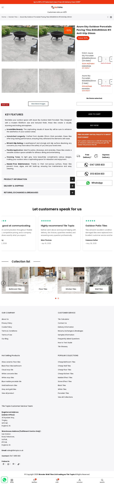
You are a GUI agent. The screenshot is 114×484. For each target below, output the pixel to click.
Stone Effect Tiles (65, 381)
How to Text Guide (65, 342)
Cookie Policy (7, 327)
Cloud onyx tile (7, 370)
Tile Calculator (63, 319)
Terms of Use (7, 335)
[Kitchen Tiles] (71, 280)
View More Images (38, 104)
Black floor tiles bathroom (12, 366)
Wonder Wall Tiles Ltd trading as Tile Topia (57, 474)
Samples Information (66, 335)
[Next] (110, 283)
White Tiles (62, 389)
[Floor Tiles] (43, 280)
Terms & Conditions (9, 331)
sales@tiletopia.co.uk (15, 450)
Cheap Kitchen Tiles (65, 374)
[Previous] (3, 283)
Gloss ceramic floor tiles (11, 362)
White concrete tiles (9, 374)
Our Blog (5, 339)
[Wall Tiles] (99, 280)
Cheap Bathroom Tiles (66, 362)
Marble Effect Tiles (65, 377)
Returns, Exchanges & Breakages (70, 331)
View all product (8, 393)
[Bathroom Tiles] (15, 280)
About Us (5, 319)
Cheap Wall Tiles (64, 366)
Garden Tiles (13, 17)
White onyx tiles (8, 377)
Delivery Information (66, 327)
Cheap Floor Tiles (64, 370)
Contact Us (62, 323)
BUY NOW (94, 125)
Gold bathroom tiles (9, 385)
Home (4, 17)
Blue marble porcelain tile (11, 381)
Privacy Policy (7, 323)
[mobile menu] (19, 7)
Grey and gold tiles (9, 389)
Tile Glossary (63, 346)
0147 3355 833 (15, 456)
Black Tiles (62, 385)
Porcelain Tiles (63, 393)
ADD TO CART (94, 114)
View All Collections (65, 397)
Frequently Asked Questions (68, 339)
